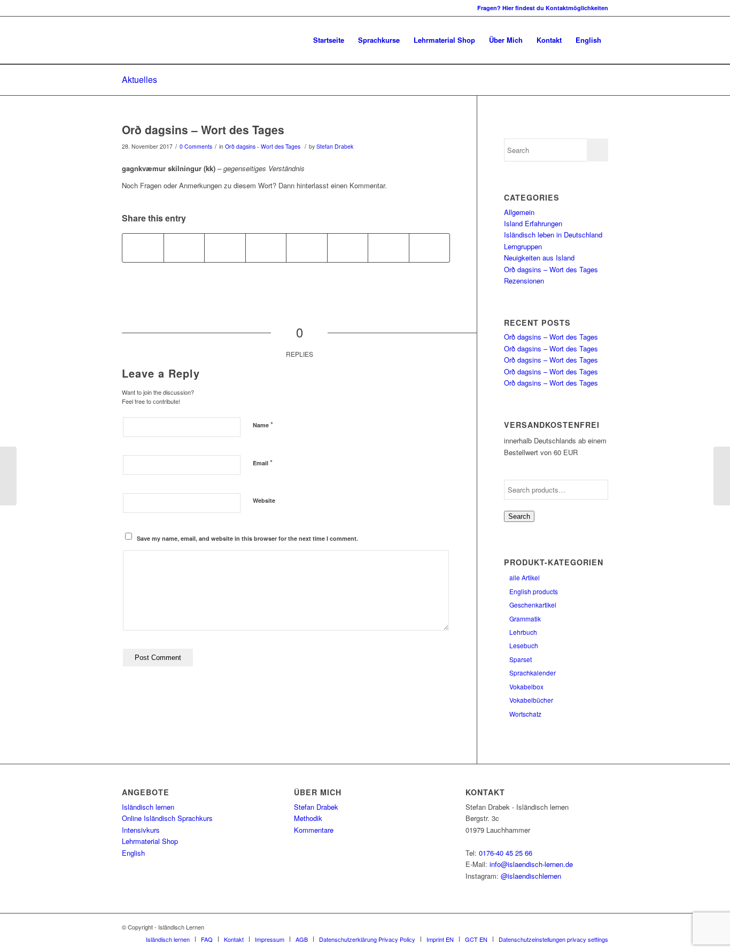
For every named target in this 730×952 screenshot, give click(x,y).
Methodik (308, 818)
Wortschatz (525, 713)
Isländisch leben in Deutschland (553, 234)
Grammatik (525, 618)
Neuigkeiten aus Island (539, 257)
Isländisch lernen (148, 807)
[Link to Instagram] (125, 8)
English (133, 853)
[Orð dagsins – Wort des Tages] (8, 476)
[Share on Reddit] (388, 248)
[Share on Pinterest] (225, 248)
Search (519, 516)
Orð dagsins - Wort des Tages (262, 146)
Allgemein (519, 212)
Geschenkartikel (532, 604)
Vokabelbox (526, 686)
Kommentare (313, 830)
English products (533, 591)
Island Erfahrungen (533, 223)
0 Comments (196, 146)
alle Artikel (524, 577)
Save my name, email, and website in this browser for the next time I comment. (247, 538)
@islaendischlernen (531, 876)
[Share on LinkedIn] (266, 248)
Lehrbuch (523, 631)
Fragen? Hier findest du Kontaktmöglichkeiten (542, 8)
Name (263, 424)
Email (263, 462)
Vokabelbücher (531, 699)
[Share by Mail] (429, 248)
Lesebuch (523, 645)
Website (264, 500)
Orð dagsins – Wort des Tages (203, 129)
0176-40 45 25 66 (505, 853)
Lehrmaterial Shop (150, 841)
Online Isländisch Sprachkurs (167, 818)
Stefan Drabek (334, 146)
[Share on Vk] (348, 248)
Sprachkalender (532, 672)
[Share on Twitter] (184, 248)
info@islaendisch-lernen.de (531, 864)
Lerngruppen (523, 246)
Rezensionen (524, 280)
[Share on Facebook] (143, 248)
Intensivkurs (141, 830)
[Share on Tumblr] (306, 248)
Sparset (520, 659)
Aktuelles (139, 79)
